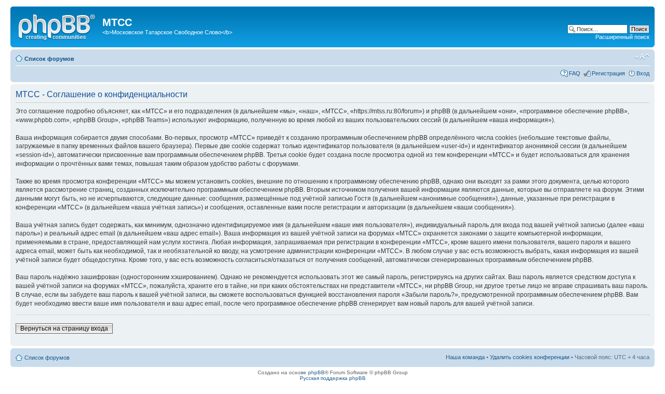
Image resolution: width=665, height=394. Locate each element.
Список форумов (49, 59)
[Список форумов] (57, 25)
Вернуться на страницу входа (64, 328)
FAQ (574, 73)
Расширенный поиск (622, 37)
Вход (642, 73)
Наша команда (465, 357)
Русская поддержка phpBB (333, 378)
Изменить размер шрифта (641, 56)
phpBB (316, 372)
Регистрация (608, 73)
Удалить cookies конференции (529, 357)
